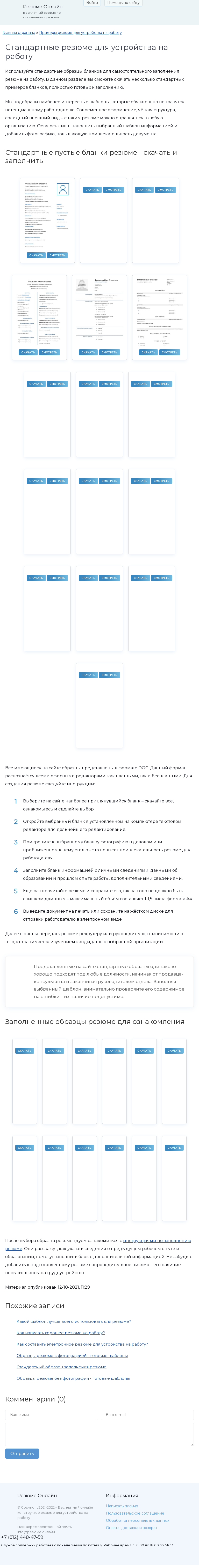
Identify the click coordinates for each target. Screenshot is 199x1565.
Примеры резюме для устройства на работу (80, 32)
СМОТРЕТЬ (57, 255)
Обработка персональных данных (137, 1520)
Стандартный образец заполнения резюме (61, 1366)
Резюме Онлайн (37, 1495)
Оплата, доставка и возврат (131, 1527)
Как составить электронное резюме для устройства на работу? (82, 1344)
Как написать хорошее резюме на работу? (61, 1332)
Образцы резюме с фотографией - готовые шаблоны (72, 1355)
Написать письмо (122, 1506)
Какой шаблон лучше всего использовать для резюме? (74, 1321)
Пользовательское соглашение (135, 1513)
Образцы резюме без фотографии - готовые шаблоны (73, 1378)
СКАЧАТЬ (36, 255)
